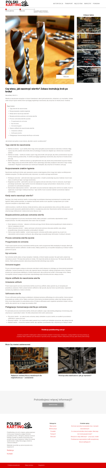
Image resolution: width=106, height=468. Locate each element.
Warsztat (87, 3)
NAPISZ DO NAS (53, 404)
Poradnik (96, 3)
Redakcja (10, 450)
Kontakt (10, 454)
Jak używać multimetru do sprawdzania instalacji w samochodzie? (89, 58)
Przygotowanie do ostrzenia (19, 121)
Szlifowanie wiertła (16, 133)
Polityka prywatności (14, 465)
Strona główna (9, 11)
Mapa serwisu (29, 465)
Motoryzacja (58, 3)
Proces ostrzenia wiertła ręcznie (20, 119)
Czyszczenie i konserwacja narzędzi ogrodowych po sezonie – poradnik (88, 25)
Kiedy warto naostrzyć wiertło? (19, 113)
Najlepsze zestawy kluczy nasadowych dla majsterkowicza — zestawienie (26, 377)
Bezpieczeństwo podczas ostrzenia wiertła (23, 116)
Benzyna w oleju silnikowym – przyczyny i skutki (85, 436)
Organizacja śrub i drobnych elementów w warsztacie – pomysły (88, 41)
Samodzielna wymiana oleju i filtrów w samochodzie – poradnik (88, 75)
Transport (69, 3)
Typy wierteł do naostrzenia (18, 108)
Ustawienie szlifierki (16, 130)
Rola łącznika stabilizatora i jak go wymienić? (75, 376)
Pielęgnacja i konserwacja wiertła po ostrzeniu (24, 135)
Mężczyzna (78, 3)
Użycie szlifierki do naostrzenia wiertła (22, 128)
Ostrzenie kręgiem (16, 126)
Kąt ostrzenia (15, 123)
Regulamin (41, 465)
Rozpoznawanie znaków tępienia (20, 111)
